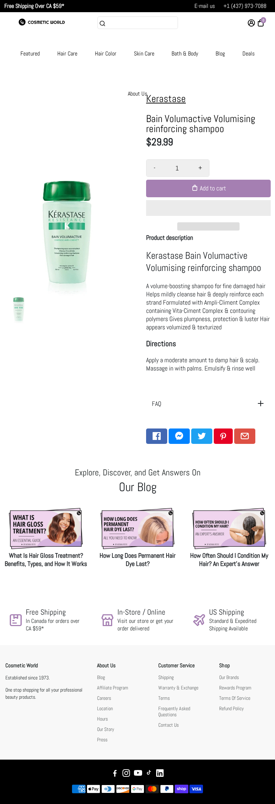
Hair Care (67, 53)
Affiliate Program (112, 688)
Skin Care (144, 53)
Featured (30, 53)
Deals (248, 53)
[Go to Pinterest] (223, 436)
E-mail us (204, 6)
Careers (104, 698)
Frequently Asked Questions (174, 712)
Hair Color (105, 53)
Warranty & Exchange (178, 688)
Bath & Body (185, 53)
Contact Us (168, 725)
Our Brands (229, 677)
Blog (220, 53)
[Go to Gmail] (244, 436)
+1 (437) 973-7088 (244, 6)
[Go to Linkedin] (159, 774)
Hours (102, 719)
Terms (164, 698)
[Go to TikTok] (149, 774)
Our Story (105, 729)
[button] (208, 208)
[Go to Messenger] (179, 436)
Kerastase (166, 98)
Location (105, 709)
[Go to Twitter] (201, 436)
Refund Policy (231, 709)
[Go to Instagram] (126, 774)
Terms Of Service (234, 698)
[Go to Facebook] (156, 436)
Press (102, 740)
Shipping (166, 677)
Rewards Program (235, 688)
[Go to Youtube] (138, 774)
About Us (137, 93)
